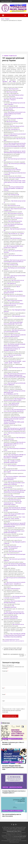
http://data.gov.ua (11, 283)
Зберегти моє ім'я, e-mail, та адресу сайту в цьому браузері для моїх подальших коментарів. (13, 710)
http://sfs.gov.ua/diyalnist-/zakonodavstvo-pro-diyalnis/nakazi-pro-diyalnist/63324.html (15, 478)
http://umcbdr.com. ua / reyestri (16, 233)
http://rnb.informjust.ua (15, 238)
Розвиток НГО (13, 55)
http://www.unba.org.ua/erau (15, 221)
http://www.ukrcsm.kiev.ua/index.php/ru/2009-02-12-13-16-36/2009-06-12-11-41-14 (15, 444)
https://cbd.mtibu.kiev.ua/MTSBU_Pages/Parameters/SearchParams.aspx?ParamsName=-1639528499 (15, 456)
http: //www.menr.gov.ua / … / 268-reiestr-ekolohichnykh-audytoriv (13, 503)
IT (2, 55)
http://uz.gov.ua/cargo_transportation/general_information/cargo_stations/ (14, 182)
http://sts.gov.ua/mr (13, 88)
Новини (6, 55)
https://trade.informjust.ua (13, 588)
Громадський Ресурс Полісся (12, 639)
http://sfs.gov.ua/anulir (11, 92)
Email (4, 694)
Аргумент (5, 81)
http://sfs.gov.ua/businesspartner (17, 177)
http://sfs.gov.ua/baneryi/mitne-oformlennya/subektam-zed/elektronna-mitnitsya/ (14, 188)
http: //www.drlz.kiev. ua (14, 129)
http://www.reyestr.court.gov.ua (15, 213)
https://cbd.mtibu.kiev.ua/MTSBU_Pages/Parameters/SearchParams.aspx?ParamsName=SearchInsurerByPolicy (14, 635)
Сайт (3, 701)
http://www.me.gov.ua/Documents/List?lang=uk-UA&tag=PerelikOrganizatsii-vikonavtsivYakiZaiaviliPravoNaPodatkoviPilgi (15, 375)
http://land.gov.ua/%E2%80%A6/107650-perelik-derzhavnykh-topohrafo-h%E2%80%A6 (15, 419)
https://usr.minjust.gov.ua (16, 218)
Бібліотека (5, 738)
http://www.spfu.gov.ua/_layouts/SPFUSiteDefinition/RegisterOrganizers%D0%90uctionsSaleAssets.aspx (15, 525)
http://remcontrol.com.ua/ (17, 280)
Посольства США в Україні (20, 836)
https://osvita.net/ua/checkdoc (15, 300)
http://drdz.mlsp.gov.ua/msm (17, 126)
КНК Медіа (12, 81)
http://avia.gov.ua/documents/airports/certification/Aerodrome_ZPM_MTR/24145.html (15, 565)
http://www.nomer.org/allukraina (15, 118)
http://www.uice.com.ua (18, 624)
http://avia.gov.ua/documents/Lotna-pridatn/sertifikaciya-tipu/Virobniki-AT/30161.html (14, 114)
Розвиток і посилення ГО (15, 810)
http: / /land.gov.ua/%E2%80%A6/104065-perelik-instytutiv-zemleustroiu (14, 422)
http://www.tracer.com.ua (14, 205)
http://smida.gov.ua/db (13, 194)
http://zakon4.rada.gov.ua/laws (16, 95)
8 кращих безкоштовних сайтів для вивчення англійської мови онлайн (13, 648)
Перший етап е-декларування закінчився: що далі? (13, 655)
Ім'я (3, 688)
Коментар (5, 671)
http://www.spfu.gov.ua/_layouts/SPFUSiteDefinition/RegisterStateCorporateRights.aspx (15, 509)
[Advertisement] (14, 36)
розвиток (21, 641)
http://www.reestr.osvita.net (15, 551)
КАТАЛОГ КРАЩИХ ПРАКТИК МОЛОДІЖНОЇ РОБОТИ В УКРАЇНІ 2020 (13, 767)
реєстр (17, 641)
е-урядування (5, 641)
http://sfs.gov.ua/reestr (12, 121)
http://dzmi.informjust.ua (15, 500)
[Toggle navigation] (3, 15)
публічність (12, 641)
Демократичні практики (15, 738)
